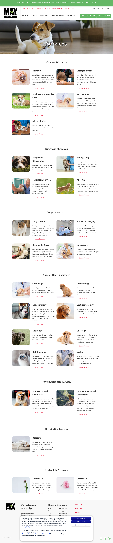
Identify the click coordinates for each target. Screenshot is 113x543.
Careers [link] (107, 8)
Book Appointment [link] (104, 16)
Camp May (43, 15)
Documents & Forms (57, 15)
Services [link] (34, 15)
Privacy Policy (26, 527)
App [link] (102, 8)
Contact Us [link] (96, 8)
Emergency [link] (71, 15)
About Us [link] (78, 504)
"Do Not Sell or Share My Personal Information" (36, 534)
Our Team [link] (78, 508)
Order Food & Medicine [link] (88, 16)
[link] (10, 13)
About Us (25, 15)
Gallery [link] (78, 512)
